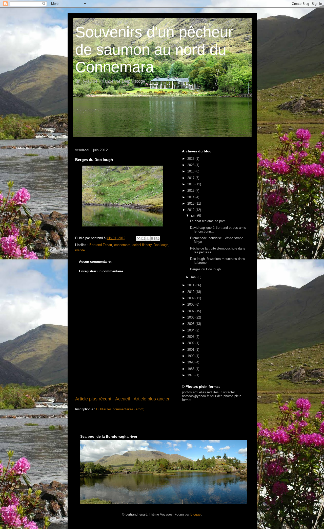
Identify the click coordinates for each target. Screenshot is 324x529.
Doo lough (161, 245)
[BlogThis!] (143, 238)
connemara (122, 245)
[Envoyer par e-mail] (138, 238)
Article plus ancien (152, 398)
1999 (191, 356)
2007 (191, 311)
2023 (191, 165)
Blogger (195, 514)
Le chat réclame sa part (207, 221)
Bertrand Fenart (100, 245)
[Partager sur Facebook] (152, 238)
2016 (191, 184)
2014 (191, 197)
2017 (191, 178)
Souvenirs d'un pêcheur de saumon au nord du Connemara (154, 50)
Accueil (122, 398)
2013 (191, 203)
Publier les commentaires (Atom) (120, 409)
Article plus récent (93, 398)
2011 (191, 285)
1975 (191, 375)
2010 (191, 292)
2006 (191, 317)
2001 (191, 349)
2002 (191, 343)
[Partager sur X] (148, 238)
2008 (191, 304)
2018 (191, 171)
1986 (191, 369)
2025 (191, 159)
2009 (191, 298)
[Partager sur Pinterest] (157, 238)
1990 (191, 362)
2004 (191, 330)
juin (194, 215)
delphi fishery (142, 245)
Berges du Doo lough (205, 269)
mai (194, 277)
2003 (191, 337)
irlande (80, 250)
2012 (191, 210)
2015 (191, 190)
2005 (191, 324)
